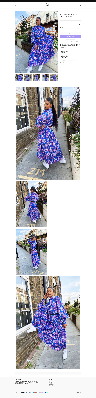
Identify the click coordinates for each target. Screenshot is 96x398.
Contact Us (51, 387)
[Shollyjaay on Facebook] (77, 392)
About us (50, 383)
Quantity (61, 27)
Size (61, 22)
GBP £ (16, 392)
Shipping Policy (51, 386)
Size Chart (50, 382)
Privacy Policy (51, 384)
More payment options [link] (70, 39)
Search (50, 381)
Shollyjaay (21, 394)
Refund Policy (51, 385)
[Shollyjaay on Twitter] (78, 392)
